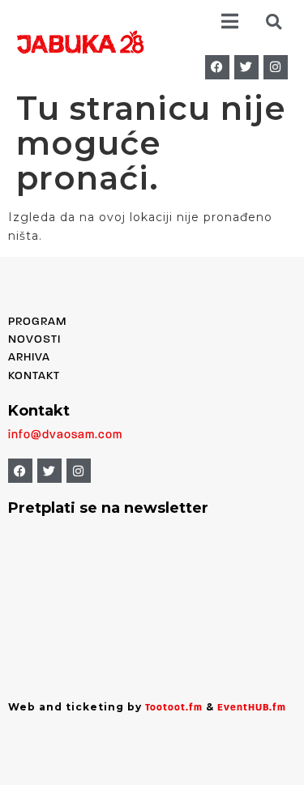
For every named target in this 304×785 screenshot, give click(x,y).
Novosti (34, 340)
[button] (229, 22)
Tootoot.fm (174, 708)
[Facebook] (217, 67)
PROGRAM (37, 322)
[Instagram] (275, 67)
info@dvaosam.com (65, 435)
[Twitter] (246, 67)
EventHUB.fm (251, 708)
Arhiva (29, 358)
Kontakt (34, 376)
